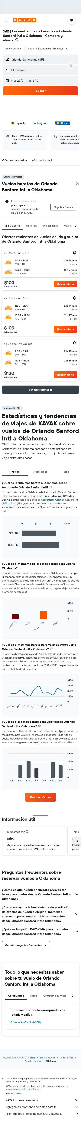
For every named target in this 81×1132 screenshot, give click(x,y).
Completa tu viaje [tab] (54, 995)
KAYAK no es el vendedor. (22, 1100)
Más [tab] (66, 471)
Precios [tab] (15, 471)
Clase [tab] (33, 995)
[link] (40, 797)
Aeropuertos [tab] (16, 995)
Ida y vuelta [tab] (12, 225)
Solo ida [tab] (31, 225)
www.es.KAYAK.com (13, 1057)
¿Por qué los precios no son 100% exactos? (34, 1113)
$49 (6, 31)
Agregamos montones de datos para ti (31, 1107)
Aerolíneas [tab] (40, 471)
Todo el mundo (47, 1057)
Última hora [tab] (50, 225)
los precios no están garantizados (23, 1089)
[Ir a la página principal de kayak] (24, 20)
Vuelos (31, 1057)
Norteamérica (66, 1057)
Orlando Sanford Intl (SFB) (25, 1022)
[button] (6, 20)
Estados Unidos (33, 1061)
